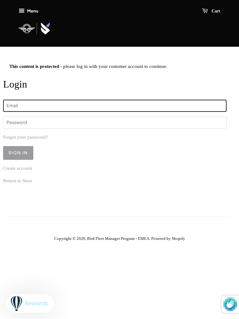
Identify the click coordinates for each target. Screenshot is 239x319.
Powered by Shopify (168, 238)
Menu (32, 10)
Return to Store (17, 180)
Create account (17, 168)
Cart (215, 11)
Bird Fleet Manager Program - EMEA (118, 238)
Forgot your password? (25, 137)
